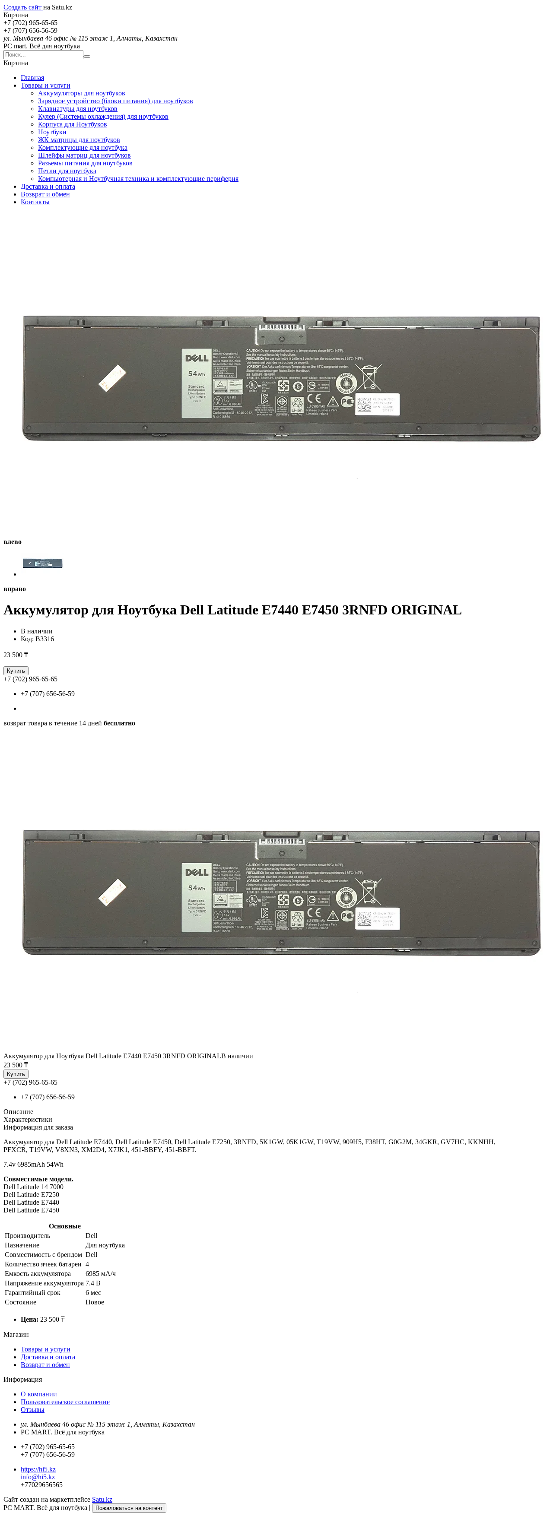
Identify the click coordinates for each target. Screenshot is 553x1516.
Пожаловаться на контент (129, 1508)
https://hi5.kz (38, 1469)
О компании (39, 1394)
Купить (16, 671)
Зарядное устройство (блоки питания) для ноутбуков (115, 100)
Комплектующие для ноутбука (82, 147)
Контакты (35, 202)
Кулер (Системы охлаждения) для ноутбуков (103, 116)
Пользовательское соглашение (65, 1401)
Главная (32, 77)
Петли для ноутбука (67, 170)
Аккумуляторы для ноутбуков (81, 93)
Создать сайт (23, 7)
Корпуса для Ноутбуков (72, 124)
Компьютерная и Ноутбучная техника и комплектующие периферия (138, 178)
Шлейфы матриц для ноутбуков (84, 155)
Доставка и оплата (48, 186)
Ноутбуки (52, 132)
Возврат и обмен (45, 194)
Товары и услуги (45, 85)
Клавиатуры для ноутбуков (78, 108)
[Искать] (86, 56)
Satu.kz (102, 1499)
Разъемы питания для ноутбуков (85, 163)
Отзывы (32, 1409)
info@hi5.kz (38, 1477)
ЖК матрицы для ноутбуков (79, 139)
